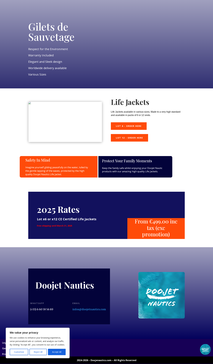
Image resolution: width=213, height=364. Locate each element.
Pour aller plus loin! (54, 24)
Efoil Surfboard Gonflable (106, 10)
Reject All (38, 352)
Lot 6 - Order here (129, 126)
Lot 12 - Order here (129, 137)
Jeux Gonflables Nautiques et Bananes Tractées (40, 17)
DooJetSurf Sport (58, 10)
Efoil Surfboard (78, 10)
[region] (38, 343)
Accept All (56, 352)
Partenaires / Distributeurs (186, 17)
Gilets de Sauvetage (133, 10)
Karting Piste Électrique (158, 17)
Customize (19, 352)
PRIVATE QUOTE (37, 10)
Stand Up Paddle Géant (115, 17)
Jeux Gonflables (175, 10)
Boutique (21, 10)
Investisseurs (22, 24)
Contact (72, 24)
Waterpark (136, 17)
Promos (37, 24)
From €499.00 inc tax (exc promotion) (156, 228)
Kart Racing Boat (155, 10)
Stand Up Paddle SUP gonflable (84, 17)
